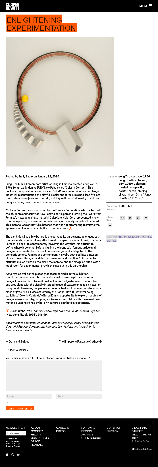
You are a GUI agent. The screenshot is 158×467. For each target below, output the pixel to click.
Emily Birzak (26, 176)
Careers (63, 427)
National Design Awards (88, 431)
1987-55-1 (126, 206)
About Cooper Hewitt (37, 431)
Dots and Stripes (17, 342)
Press (61, 431)
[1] (70, 228)
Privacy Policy (12, 446)
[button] (145, 6)
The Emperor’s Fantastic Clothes (80, 342)
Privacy (112, 431)
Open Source (91, 437)
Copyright (114, 427)
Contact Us (40, 437)
